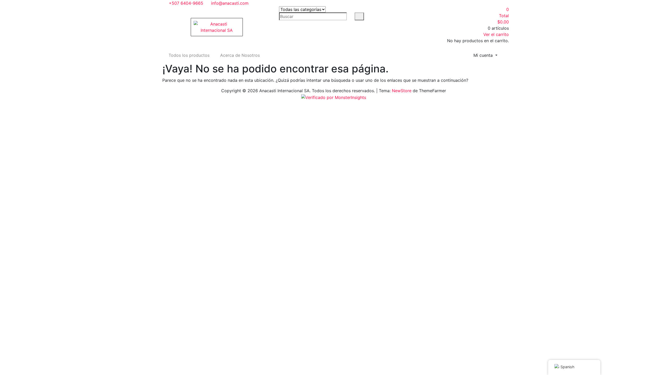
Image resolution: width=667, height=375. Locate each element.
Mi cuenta (483, 55)
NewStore (401, 90)
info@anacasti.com (229, 3)
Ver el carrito (496, 34)
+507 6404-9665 (185, 3)
